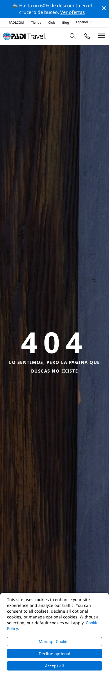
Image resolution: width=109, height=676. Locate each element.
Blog (65, 22)
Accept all (54, 665)
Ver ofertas (72, 12)
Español (82, 22)
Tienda (36, 22)
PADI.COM (16, 22)
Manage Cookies (55, 641)
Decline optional (54, 653)
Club (51, 22)
